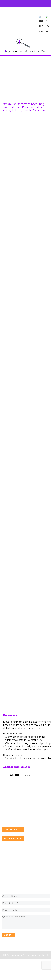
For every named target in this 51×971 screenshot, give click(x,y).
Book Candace (12, 838)
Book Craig (12, 829)
